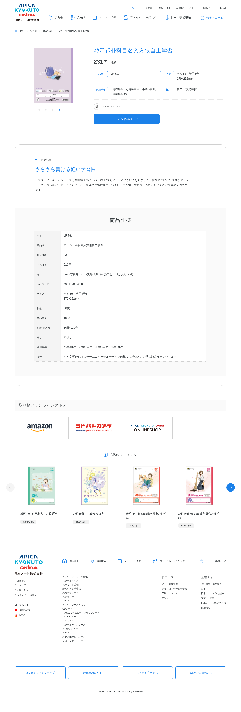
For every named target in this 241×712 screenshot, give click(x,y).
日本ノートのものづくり (213, 603)
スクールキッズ (70, 580)
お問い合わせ (209, 8)
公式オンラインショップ (40, 672)
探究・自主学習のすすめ (174, 588)
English (223, 8)
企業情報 (150, 8)
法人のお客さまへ (147, 672)
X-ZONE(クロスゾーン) (74, 636)
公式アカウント (26, 610)
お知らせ (193, 8)
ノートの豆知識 (170, 584)
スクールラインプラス (73, 624)
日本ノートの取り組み (212, 593)
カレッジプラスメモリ (73, 604)
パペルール (68, 620)
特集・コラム (214, 17)
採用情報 (205, 607)
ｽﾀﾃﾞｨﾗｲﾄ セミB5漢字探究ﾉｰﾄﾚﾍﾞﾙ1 (146, 515)
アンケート (167, 598)
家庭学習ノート (70, 592)
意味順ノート (69, 596)
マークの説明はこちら (111, 106)
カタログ (180, 8)
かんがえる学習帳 (71, 588)
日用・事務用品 (181, 17)
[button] (230, 487)
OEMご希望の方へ (201, 672)
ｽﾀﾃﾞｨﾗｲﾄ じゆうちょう (88, 513)
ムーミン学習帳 (70, 584)
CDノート (67, 608)
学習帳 (59, 17)
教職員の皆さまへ (93, 672)
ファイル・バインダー (144, 17)
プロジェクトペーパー (73, 640)
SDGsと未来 (164, 8)
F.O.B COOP (69, 616)
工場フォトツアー (171, 593)
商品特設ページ (128, 119)
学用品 (81, 17)
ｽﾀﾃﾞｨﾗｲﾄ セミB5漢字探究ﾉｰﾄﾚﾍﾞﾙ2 (198, 515)
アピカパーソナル (71, 628)
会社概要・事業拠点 (211, 584)
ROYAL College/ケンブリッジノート (81, 612)
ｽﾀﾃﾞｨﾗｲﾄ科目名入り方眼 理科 (39, 513)
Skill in (65, 632)
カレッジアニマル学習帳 (75, 576)
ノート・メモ (107, 17)
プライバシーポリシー (27, 595)
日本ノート (24, 615)
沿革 (203, 588)
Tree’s (65, 600)
